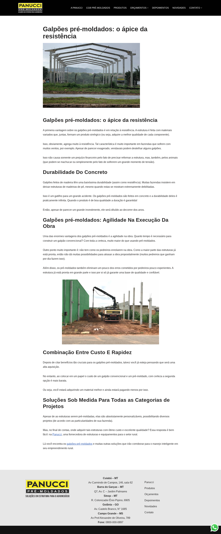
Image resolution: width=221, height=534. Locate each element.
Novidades (150, 506)
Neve (21, 529)
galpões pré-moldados (79, 443)
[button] (214, 4)
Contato (149, 512)
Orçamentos (151, 494)
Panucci (57, 434)
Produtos (149, 488)
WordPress (44, 529)
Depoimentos (152, 500)
